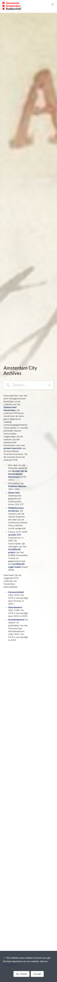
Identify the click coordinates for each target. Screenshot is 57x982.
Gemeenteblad (16, 592)
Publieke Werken (17, 486)
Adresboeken (15, 607)
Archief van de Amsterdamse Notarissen (17, 474)
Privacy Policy (11, 965)
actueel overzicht (12, 448)
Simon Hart (14, 493)
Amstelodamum (16, 620)
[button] (52, 4)
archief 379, (15, 535)
